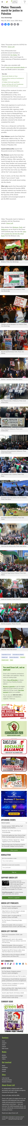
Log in (25, 1)
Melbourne (4, 229)
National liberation (13, 657)
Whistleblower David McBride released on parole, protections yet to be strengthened (14, 975)
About (3, 1066)
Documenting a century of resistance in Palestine (13, 79)
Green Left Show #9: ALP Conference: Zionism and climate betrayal (12, 85)
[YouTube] (2, 964)
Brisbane (15, 227)
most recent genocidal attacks (15, 67)
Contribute (5, 1067)
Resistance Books (7, 1080)
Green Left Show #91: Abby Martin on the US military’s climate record (14, 984)
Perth (20, 227)
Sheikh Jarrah (5, 660)
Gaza (11, 660)
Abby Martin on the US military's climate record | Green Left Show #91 (13, 912)
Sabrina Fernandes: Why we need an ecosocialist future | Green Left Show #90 (13, 925)
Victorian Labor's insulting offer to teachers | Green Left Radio (11, 916)
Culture (4, 1046)
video (24, 232)
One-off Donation (12, 680)
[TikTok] (11, 964)
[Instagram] (14, 964)
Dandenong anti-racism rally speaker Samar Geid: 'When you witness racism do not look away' (14, 940)
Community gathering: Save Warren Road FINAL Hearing (13, 836)
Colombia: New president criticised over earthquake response (13, 996)
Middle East (4, 657)
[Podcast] (5, 964)
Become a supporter (9, 686)
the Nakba (13, 55)
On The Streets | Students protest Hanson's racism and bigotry (11, 907)
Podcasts (4, 1057)
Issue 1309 (14, 21)
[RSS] (26, 964)
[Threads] (23, 964)
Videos (4, 1059)
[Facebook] (5, 24)
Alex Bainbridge (6, 18)
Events (4, 1071)
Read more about (10, 1113)
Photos (4, 1055)
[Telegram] (17, 964)
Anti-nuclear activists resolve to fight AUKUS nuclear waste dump (12, 992)
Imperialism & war (6, 654)
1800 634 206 (17, 695)
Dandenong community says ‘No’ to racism (14, 971)
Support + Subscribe (15, 1)
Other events (14, 850)
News (20, 21)
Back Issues (5, 1048)
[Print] (11, 24)
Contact (4, 1069)
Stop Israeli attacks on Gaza (9, 76)
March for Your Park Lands (9, 831)
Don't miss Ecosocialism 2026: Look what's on (12, 935)
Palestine (22, 657)
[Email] (15, 24)
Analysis (4, 1043)
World (3, 1045)
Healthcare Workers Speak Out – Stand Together (13, 840)
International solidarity (18, 654)
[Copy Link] (18, 24)
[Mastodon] (2, 24)
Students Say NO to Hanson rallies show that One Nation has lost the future (13, 951)
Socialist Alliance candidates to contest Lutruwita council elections (13, 980)
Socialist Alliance (7, 1082)
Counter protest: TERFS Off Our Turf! (12, 826)
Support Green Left (9, 877)
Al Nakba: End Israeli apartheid (10, 82)
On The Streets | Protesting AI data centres (12, 921)
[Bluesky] (8, 24)
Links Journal (5, 1078)
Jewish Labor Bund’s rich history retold (13, 988)
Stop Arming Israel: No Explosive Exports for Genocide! (13, 845)
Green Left (11, 47)
